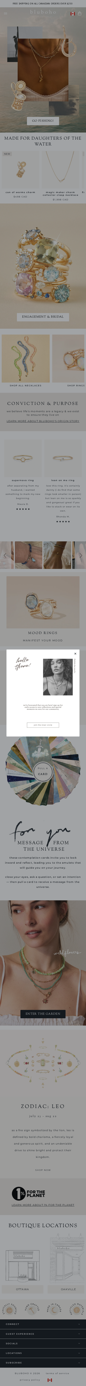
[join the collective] (43, 693)
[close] (75, 653)
